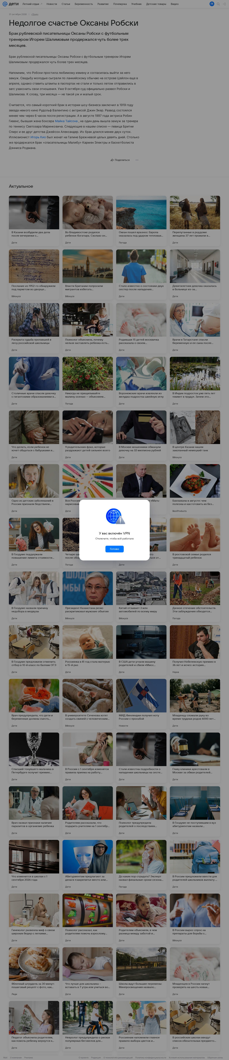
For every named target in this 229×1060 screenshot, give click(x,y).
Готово (114, 549)
